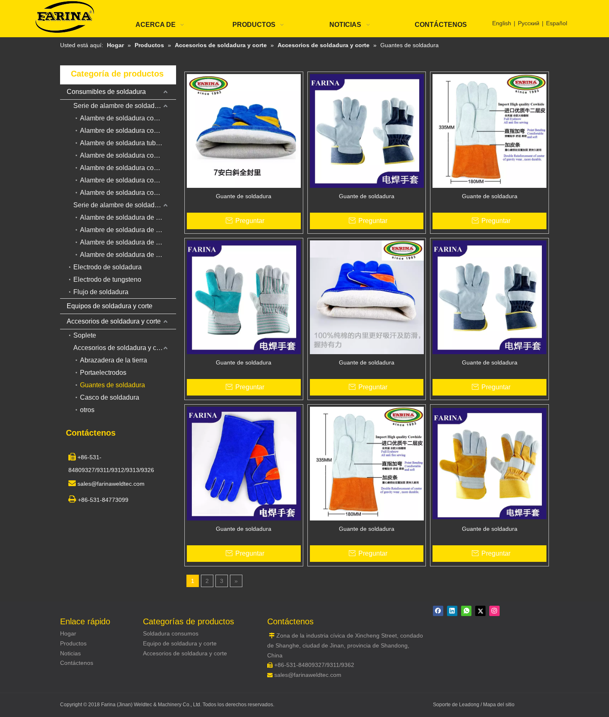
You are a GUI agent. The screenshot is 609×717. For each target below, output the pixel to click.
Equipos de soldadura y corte (109, 305)
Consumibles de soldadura (106, 91)
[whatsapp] (466, 611)
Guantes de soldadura (112, 384)
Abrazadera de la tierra (113, 360)
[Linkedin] (452, 611)
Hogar (68, 633)
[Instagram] (494, 611)
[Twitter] (480, 611)
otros (87, 409)
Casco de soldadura (109, 397)
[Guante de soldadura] (244, 130)
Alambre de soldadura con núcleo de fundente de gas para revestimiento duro (128, 130)
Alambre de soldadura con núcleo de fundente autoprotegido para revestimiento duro (128, 167)
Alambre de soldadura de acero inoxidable (128, 229)
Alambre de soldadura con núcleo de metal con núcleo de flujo (128, 155)
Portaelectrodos (103, 372)
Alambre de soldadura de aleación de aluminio (128, 242)
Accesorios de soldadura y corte (114, 321)
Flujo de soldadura (100, 291)
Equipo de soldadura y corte (180, 643)
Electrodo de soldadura (107, 267)
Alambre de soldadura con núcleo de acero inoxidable (128, 180)
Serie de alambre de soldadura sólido (124, 205)
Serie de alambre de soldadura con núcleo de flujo (124, 105)
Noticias (70, 653)
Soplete (84, 335)
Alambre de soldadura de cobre (126, 254)
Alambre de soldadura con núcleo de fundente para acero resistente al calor (128, 192)
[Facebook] (438, 611)
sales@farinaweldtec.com (307, 674)
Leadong (470, 704)
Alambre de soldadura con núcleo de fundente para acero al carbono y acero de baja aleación (128, 118)
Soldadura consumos (170, 633)
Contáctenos (76, 662)
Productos (73, 643)
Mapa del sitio (499, 704)
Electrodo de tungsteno (107, 279)
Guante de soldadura (243, 196)
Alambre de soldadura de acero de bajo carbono (128, 217)
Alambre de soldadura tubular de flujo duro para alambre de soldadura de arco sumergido (128, 142)
